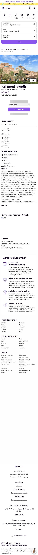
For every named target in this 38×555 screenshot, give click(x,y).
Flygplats (10, 104)
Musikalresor (22, 372)
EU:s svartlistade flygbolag (19, 505)
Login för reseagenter (19, 500)
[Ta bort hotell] (34, 24)
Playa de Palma (23, 341)
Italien (21, 325)
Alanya (3, 339)
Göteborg (22, 348)
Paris (2, 341)
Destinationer (19, 496)
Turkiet (3, 325)
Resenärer (6, 35)
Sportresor (4, 368)
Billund (21, 339)
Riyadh (23, 49)
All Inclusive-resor (24, 357)
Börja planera (19, 109)
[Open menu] (34, 8)
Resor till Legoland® (24, 359)
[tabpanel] (19, 32)
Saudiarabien (12, 49)
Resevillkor (19, 482)
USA (20, 331)
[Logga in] (29, 8)
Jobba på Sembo (19, 489)
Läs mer (4, 168)
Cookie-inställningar (20, 535)
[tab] (4, 16)
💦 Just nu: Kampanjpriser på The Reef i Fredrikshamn (19, 4)
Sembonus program (19, 520)
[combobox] (17, 25)
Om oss (19, 486)
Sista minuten (23, 355)
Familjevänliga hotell (24, 370)
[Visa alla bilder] (33, 80)
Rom (2, 345)
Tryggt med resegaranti (19, 493)
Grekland (21, 327)
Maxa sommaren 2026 (7, 355)
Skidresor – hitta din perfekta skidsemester (27, 365)
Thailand (3, 331)
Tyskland (3, 329)
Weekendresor (5, 364)
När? (4, 29)
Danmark (21, 322)
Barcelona (4, 343)
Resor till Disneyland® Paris (8, 362)
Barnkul (3, 372)
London (21, 343)
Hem (3, 49)
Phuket (21, 345)
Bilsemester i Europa (6, 370)
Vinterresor (4, 357)
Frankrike (3, 327)
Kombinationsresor (6, 359)
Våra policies (19, 515)
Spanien (3, 322)
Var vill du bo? (7, 23)
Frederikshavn (5, 348)
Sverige (21, 329)
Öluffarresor (22, 362)
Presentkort (19, 529)
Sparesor (21, 368)
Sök (19, 41)
